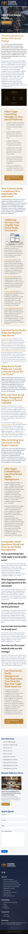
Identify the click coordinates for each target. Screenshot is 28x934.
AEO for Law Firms (7, 750)
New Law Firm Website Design (10, 745)
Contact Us (5, 914)
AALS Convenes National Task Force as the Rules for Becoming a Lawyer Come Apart (11, 793)
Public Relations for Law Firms (10, 759)
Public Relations (7, 890)
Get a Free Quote (6, 22)
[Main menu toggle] (25, 3)
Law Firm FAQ (6, 916)
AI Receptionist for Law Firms (10, 768)
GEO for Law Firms (7, 753)
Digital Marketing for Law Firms (10, 765)
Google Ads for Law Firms (9, 756)
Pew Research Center (6, 338)
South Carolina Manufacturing (10, 902)
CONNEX (5, 906)
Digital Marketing (7, 894)
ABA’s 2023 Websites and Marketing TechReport (13, 350)
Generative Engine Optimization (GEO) (12, 885)
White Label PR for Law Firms (10, 762)
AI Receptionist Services (9, 896)
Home (2, 29)
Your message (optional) (6, 831)
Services (9, 29)
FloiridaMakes (6, 908)
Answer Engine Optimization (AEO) (11, 886)
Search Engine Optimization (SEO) (11, 883)
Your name (3, 814)
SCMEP (5, 904)
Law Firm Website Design (9, 742)
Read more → (5, 804)
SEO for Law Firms (7, 748)
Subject (3, 825)
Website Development (8, 879)
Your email (3, 820)
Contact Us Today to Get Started (12, 177)
